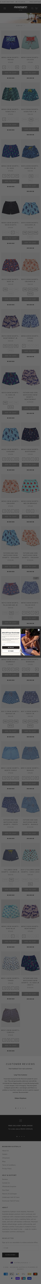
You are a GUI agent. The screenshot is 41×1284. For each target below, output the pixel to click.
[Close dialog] (39, 630)
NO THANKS (10, 651)
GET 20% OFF (11, 647)
